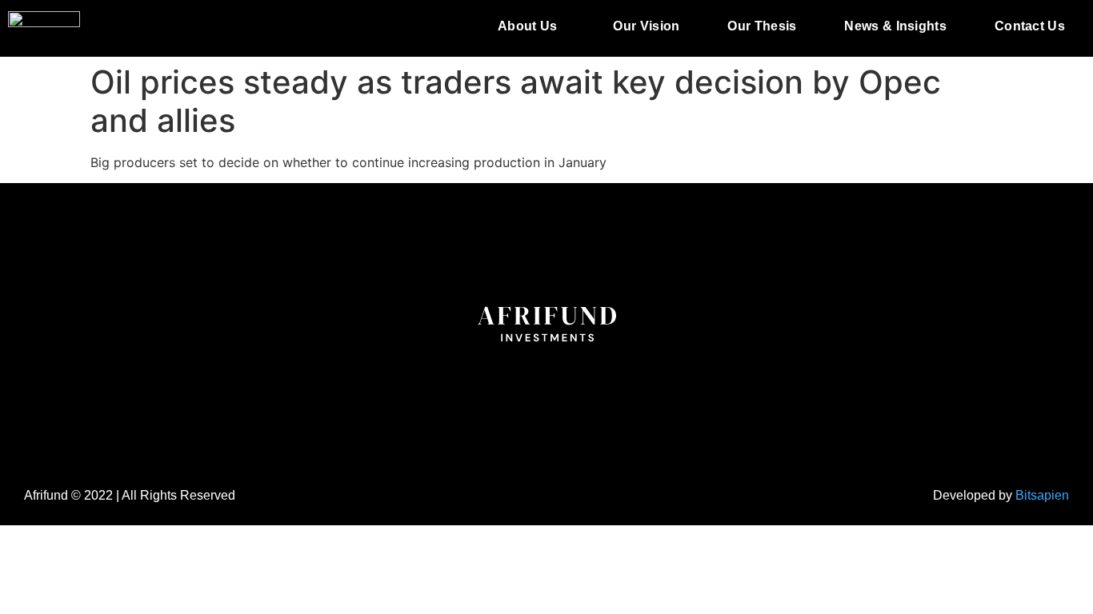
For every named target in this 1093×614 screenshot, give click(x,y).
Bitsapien (1042, 495)
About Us (527, 26)
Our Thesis (761, 26)
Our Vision (646, 26)
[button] (531, 26)
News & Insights (895, 26)
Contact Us (1030, 26)
